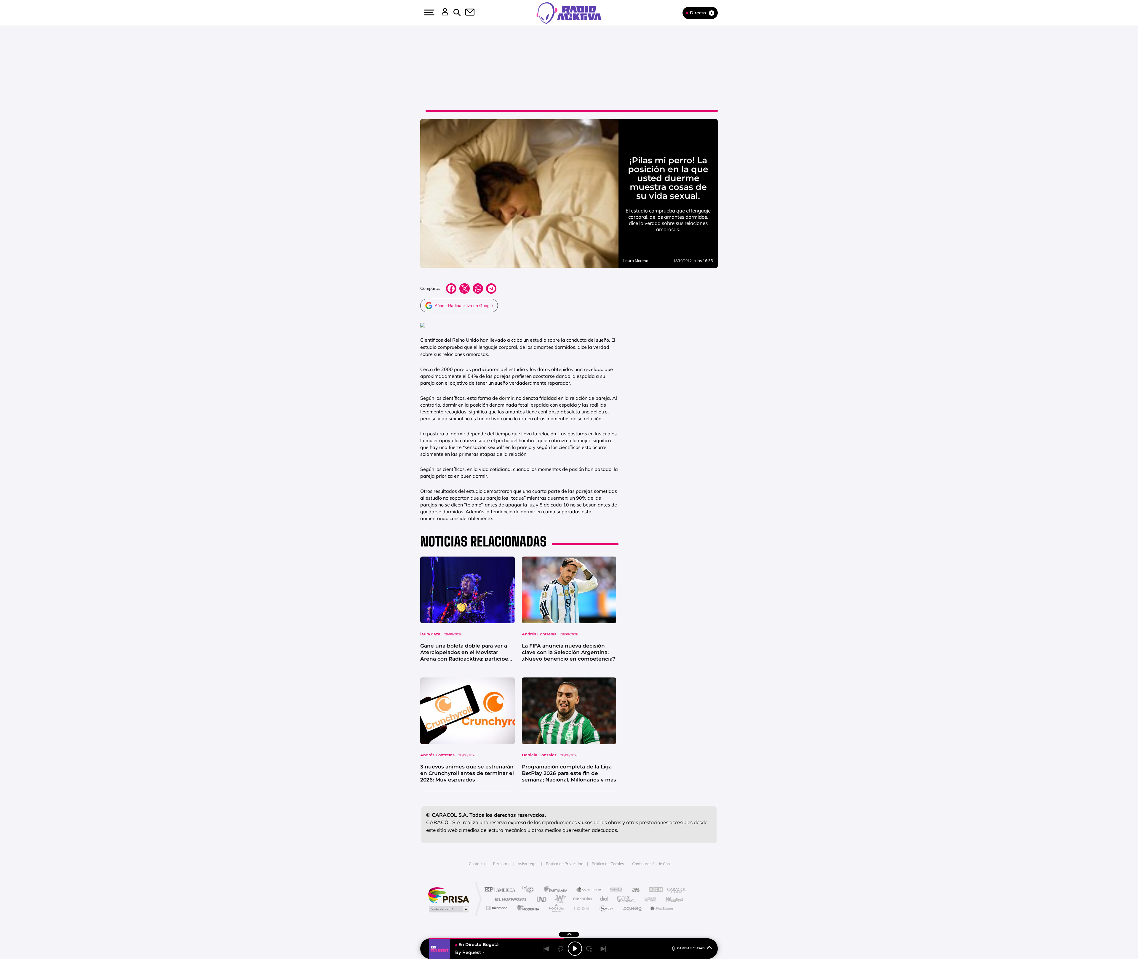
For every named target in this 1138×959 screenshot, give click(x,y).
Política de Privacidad (565, 863)
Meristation (661, 908)
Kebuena (669, 899)
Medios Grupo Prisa (448, 909)
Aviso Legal (527, 863)
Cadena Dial (604, 899)
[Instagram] (17, 60)
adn (652, 890)
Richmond (497, 908)
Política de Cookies (608, 863)
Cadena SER (614, 890)
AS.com (633, 890)
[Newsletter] (466, 12)
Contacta (477, 863)
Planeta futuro (647, 899)
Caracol (674, 890)
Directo (698, 12)
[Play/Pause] (575, 949)
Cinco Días (581, 899)
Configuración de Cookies (654, 863)
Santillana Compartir (589, 890)
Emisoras (501, 863)
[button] (428, 12)
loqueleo (632, 908)
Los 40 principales (530, 890)
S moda (606, 908)
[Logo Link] (569, 12)
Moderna (526, 908)
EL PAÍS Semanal (626, 899)
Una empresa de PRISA (448, 894)
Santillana (557, 890)
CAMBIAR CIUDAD (691, 948)
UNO (542, 899)
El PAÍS (501, 890)
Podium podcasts (556, 908)
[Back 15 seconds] (561, 949)
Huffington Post (509, 899)
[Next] (603, 949)
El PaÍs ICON (581, 908)
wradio (559, 899)
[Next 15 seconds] (589, 949)
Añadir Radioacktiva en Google (464, 305)
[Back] (546, 949)
